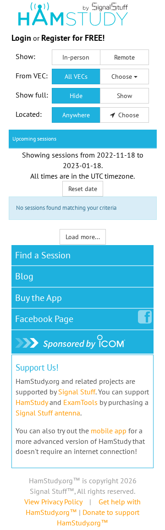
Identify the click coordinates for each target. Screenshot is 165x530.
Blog (24, 276)
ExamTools (80, 402)
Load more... (83, 237)
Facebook (44, 319)
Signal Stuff (76, 391)
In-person (75, 57)
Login (21, 38)
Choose (122, 76)
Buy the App (38, 298)
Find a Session (43, 255)
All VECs (76, 76)
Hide (76, 96)
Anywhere (76, 115)
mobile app (108, 430)
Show (124, 96)
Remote (124, 57)
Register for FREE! (72, 38)
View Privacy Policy (53, 501)
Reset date (82, 189)
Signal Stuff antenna (48, 412)
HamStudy (32, 402)
